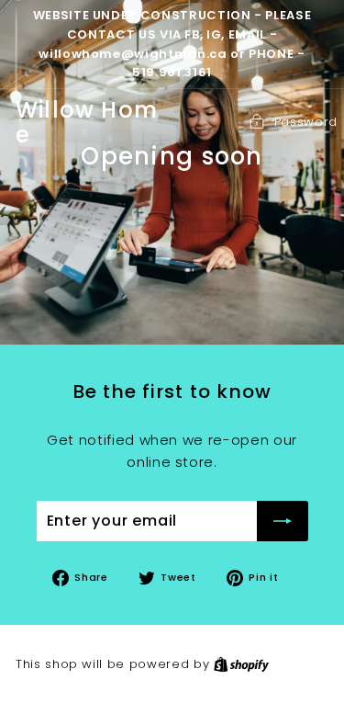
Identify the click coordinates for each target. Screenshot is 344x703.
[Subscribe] (282, 521)
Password (306, 121)
